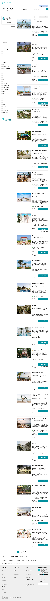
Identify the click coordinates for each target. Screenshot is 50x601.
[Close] (13, 17)
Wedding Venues (5, 558)
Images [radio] (42, 16)
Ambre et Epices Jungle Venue (39, 349)
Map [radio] (46, 16)
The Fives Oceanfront (37, 19)
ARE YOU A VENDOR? (44, 1)
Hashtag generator (29, 570)
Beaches (4, 39)
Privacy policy (4, 580)
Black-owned (5, 98)
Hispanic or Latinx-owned (7, 102)
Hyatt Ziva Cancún (36, 260)
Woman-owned (5, 112)
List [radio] (37, 16)
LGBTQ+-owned (5, 104)
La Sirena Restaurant (37, 529)
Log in (43, 2)
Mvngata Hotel (35, 172)
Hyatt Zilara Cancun (36, 507)
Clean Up (4, 79)
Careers (3, 574)
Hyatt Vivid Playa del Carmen (38, 235)
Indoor (4, 64)
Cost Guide (15, 578)
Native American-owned (7, 106)
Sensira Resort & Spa (37, 442)
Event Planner (5, 81)
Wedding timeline (28, 573)
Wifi (3, 93)
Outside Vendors (6, 89)
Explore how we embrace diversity (8, 120)
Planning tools (14, 2)
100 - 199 (4, 53)
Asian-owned (5, 100)
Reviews (3, 589)
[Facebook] (39, 579)
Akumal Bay (35, 305)
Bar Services (5, 75)
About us (3, 570)
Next (25, 551)
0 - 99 (4, 51)
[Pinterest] (43, 579)
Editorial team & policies (5, 571)
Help (14, 580)
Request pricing (43, 35)
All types (4, 30)
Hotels (4, 32)
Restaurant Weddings (11, 560)
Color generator (28, 574)
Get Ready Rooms (6, 85)
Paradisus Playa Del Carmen (38, 485)
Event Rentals (5, 83)
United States (42, 583)
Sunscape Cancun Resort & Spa (39, 214)
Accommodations (6, 73)
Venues (19, 2)
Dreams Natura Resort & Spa (38, 327)
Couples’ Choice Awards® (6, 590)
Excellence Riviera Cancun (38, 283)
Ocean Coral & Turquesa (37, 43)
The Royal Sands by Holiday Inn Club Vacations (40, 395)
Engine (15, 577)
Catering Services (6, 77)
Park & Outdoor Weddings (20, 560)
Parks (4, 35)
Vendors (22, 2)
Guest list (15, 571)
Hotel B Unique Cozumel (37, 372)
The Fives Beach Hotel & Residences (40, 418)
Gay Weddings (4, 592)
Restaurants (5, 34)
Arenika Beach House (37, 86)
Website (28, 2)
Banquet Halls (5, 37)
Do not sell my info (4, 581)
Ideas (25, 2)
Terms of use (4, 578)
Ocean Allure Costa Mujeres (38, 64)
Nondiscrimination (4, 573)
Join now (46, 2)
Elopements (32, 2)
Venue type (5, 28)
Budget (15, 573)
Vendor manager (16, 574)
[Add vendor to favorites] (30, 20)
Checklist (15, 570)
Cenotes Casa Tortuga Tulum (38, 131)
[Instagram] (45, 579)
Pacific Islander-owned (6, 108)
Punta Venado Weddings (37, 465)
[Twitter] (41, 579)
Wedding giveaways (29, 571)
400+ (4, 58)
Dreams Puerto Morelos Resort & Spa (39, 151)
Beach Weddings (33, 560)
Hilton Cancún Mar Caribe (38, 193)
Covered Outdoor (6, 66)
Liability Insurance (6, 87)
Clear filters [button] (13, 26)
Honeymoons (28, 577)
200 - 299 (4, 55)
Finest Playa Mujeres (36, 109)
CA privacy (3, 583)
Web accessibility (4, 584)
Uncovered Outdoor (6, 68)
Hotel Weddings (4, 560)
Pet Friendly (5, 91)
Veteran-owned (5, 110)
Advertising (3, 577)
